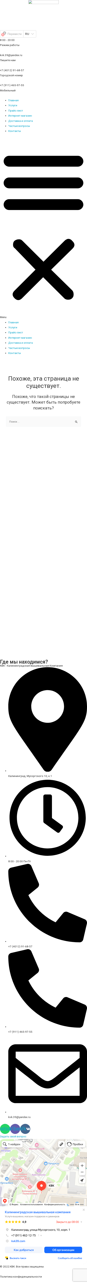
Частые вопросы (19, 125)
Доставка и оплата (20, 120)
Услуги (12, 105)
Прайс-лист (15, 110)
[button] (43, 229)
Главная (13, 100)
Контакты (14, 131)
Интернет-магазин (20, 115)
